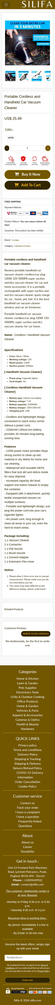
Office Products (27, 701)
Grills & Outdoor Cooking (27, 697)
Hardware (27, 729)
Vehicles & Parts (22, 246)
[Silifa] (37, 4)
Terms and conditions (27, 750)
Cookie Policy (27, 786)
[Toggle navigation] (6, 5)
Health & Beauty (27, 724)
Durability (27, 851)
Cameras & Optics (27, 719)
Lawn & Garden (27, 683)
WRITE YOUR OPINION (36, 634)
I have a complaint (27, 812)
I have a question (27, 816)
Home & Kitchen (27, 678)
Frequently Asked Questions (29, 824)
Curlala (15, 240)
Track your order (27, 807)
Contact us (27, 803)
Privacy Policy (43, 971)
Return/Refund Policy (27, 768)
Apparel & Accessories (27, 715)
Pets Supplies (28, 687)
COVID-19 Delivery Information (29, 775)
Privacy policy (27, 745)
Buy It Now (29, 174)
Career (27, 847)
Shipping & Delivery (27, 763)
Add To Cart (30, 185)
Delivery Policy (28, 754)
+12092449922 (33, 880)
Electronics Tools (27, 692)
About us (28, 842)
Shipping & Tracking (28, 759)
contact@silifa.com (32, 884)
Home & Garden (27, 706)
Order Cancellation (27, 782)
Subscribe (27, 980)
